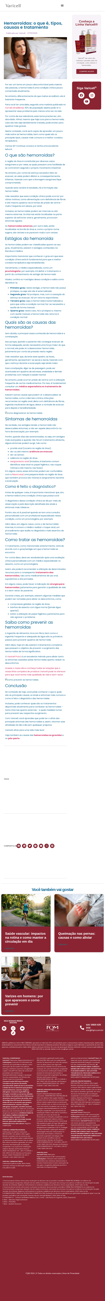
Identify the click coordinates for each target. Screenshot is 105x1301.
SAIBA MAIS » (10, 948)
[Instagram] (92, 95)
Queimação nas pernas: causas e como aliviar (76, 935)
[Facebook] (81, 95)
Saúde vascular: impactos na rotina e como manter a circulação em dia (25, 937)
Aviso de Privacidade (70, 1273)
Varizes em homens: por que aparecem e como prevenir (24, 1000)
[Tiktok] (13, 1033)
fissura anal (17, 474)
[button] (62, 5)
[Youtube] (87, 101)
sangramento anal (19, 461)
